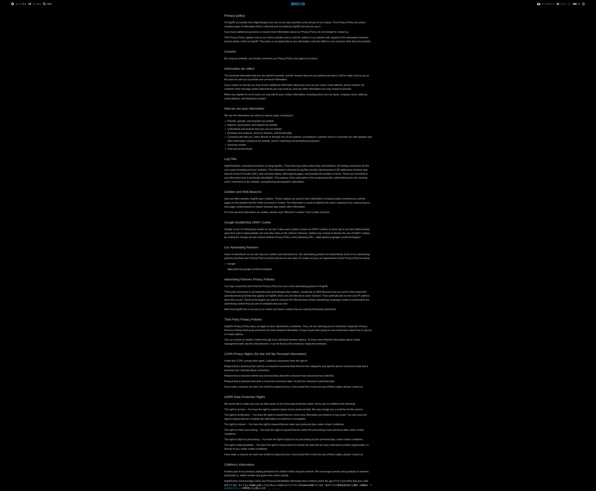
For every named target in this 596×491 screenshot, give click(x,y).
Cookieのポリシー (232, 488)
